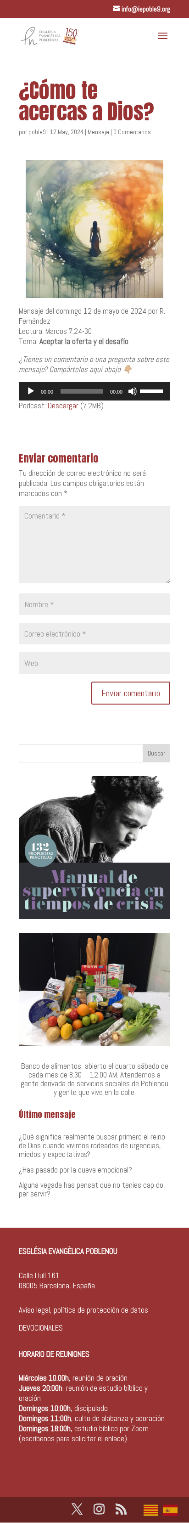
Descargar (63, 405)
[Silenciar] (132, 391)
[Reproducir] (30, 391)
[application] (94, 391)
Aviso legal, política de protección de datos (83, 1310)
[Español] (172, 1509)
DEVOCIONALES (41, 1328)
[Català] (153, 1509)
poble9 (37, 132)
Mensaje (98, 132)
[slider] (153, 390)
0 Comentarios (132, 132)
